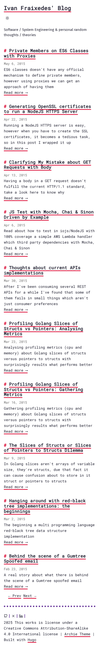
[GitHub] (5, 616)
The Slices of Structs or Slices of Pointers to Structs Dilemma (47, 447)
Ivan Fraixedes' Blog (37, 7)
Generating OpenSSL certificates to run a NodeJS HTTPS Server (47, 108)
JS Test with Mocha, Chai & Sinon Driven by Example (49, 214)
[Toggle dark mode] (7, 18)
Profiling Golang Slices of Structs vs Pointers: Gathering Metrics (43, 389)
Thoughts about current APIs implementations (42, 270)
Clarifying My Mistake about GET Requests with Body (47, 164)
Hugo (32, 639)
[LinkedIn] (21, 616)
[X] (13, 616)
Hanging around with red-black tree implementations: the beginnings (45, 506)
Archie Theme (77, 633)
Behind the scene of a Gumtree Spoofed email (45, 558)
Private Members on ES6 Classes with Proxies (46, 53)
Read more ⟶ (16, 92)
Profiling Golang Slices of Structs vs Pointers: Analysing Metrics (43, 328)
